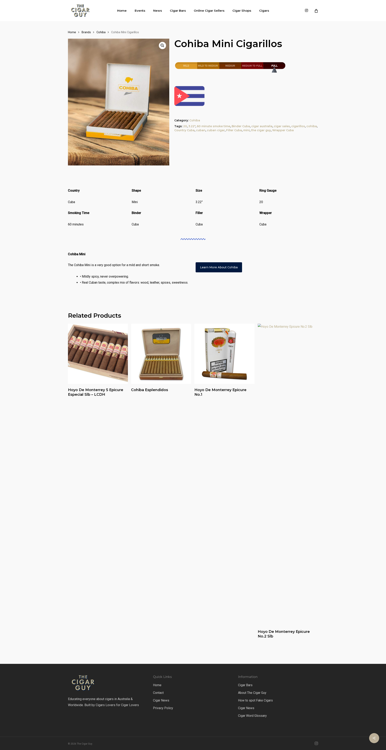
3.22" (191, 126)
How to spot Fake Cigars (255, 700)
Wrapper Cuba (283, 130)
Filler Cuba (234, 130)
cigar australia (261, 126)
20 (185, 126)
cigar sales (282, 126)
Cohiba (101, 32)
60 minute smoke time (213, 126)
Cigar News (161, 700)
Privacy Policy (163, 708)
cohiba (311, 126)
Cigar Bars (245, 685)
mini (246, 130)
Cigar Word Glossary (252, 716)
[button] (162, 45)
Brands (86, 32)
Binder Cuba (241, 126)
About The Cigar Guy (252, 693)
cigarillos (298, 126)
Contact (158, 693)
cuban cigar (216, 130)
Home (72, 32)
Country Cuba (184, 130)
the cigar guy (261, 130)
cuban (200, 130)
